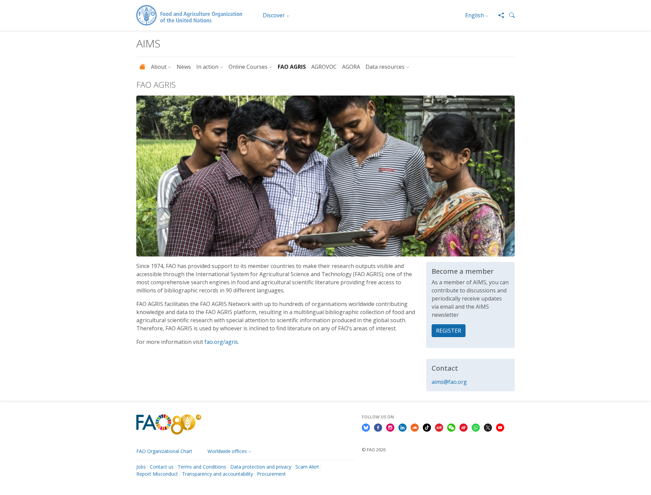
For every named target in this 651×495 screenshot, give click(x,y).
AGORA (351, 66)
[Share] (498, 15)
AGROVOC (324, 66)
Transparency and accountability (217, 474)
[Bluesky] (366, 427)
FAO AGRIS (292, 66)
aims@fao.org (449, 382)
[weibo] (463, 427)
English (474, 15)
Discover (274, 15)
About (158, 66)
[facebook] (378, 427)
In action (207, 66)
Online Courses (248, 66)
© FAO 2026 (374, 450)
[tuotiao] (439, 427)
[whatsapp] (476, 427)
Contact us (162, 466)
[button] (509, 15)
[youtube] (500, 427)
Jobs (141, 466)
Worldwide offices (227, 451)
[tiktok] (427, 427)
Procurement (271, 474)
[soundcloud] (415, 427)
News (184, 66)
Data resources (385, 66)
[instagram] (390, 427)
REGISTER (448, 330)
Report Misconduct (157, 474)
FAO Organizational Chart (164, 451)
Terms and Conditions (202, 466)
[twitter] (488, 427)
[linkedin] (402, 427)
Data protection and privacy (260, 466)
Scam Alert (307, 466)
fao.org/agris (221, 342)
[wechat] (451, 427)
